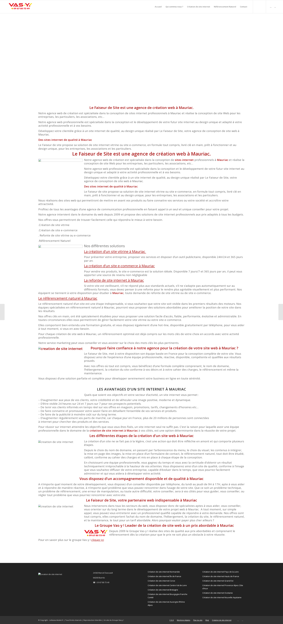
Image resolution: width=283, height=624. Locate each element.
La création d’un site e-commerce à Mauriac (119, 265)
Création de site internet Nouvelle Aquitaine (221, 597)
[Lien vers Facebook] (275, 6)
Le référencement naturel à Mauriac (67, 298)
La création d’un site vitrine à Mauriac (115, 251)
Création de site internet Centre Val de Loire (167, 585)
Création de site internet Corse (161, 580)
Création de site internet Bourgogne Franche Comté (167, 596)
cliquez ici (97, 540)
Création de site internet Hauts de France (220, 576)
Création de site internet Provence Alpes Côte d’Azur (222, 587)
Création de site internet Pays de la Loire (220, 571)
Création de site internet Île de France (164, 576)
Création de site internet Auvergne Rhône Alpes (166, 603)
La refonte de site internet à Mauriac (114, 280)
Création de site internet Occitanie (217, 593)
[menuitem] (158, 6)
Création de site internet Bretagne (163, 589)
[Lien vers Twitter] (271, 6)
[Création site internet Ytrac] (280, 312)
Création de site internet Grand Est (217, 580)
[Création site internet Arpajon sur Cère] (2, 312)
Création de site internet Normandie (164, 571)
